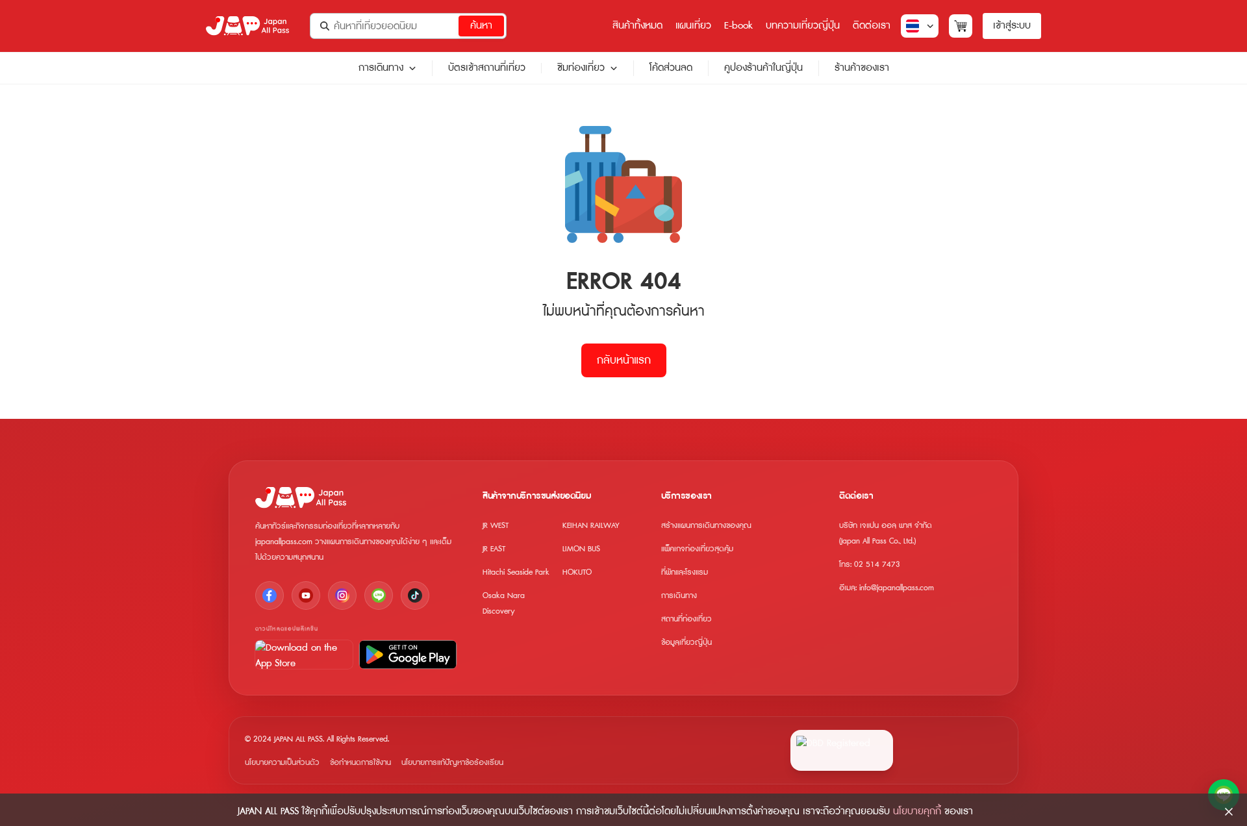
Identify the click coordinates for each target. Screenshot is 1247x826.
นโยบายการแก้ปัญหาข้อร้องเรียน (452, 762)
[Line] (378, 595)
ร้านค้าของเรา (862, 68)
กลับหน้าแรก (624, 360)
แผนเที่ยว (693, 25)
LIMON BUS (581, 549)
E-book (738, 25)
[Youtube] (306, 595)
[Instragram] (342, 595)
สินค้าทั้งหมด (637, 25)
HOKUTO (577, 572)
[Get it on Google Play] (408, 654)
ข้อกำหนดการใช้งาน (360, 762)
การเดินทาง (381, 68)
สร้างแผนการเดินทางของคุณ (706, 525)
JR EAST (494, 549)
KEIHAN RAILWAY (591, 525)
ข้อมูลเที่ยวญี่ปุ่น (686, 642)
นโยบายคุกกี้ (917, 811)
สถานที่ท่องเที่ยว (686, 619)
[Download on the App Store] (304, 654)
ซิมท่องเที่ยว (581, 68)
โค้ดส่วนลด (670, 68)
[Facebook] (269, 595)
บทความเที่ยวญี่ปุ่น (803, 25)
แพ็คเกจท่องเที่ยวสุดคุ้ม (697, 549)
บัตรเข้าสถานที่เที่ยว (486, 68)
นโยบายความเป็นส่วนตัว (282, 762)
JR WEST (496, 525)
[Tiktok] (415, 595)
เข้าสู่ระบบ (1012, 25)
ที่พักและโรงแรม (684, 572)
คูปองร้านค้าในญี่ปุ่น (763, 68)
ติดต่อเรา (871, 25)
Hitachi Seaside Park (516, 572)
